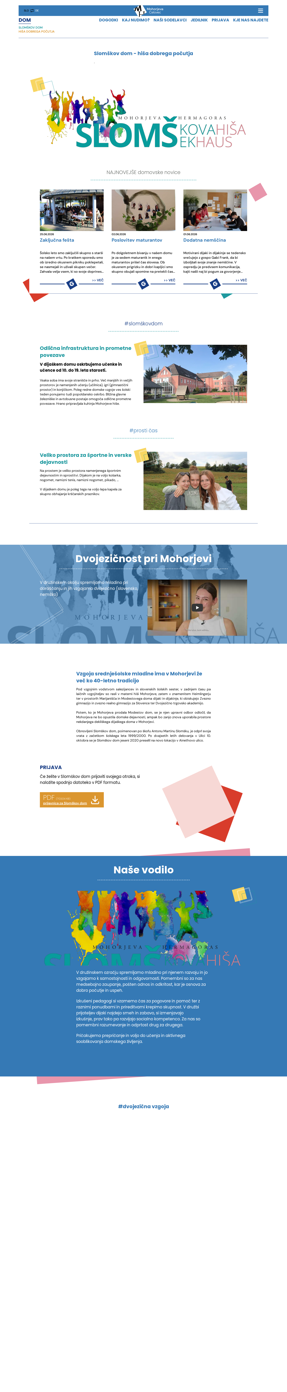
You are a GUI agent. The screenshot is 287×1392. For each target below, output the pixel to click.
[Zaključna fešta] (72, 210)
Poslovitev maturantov (137, 240)
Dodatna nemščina (204, 240)
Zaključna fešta (57, 240)
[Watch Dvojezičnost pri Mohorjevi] (197, 608)
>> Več (98, 280)
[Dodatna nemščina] (215, 210)
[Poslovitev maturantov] (143, 210)
